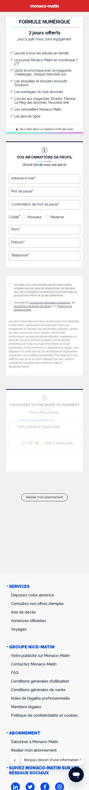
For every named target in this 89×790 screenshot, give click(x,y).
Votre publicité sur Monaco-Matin (40, 655)
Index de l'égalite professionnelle (40, 698)
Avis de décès (23, 612)
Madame (57, 217)
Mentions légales (26, 707)
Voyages (19, 629)
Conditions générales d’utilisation (50, 302)
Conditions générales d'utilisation (40, 681)
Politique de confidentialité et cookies (44, 715)
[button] (10, 302)
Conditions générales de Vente (32, 306)
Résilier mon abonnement (44, 497)
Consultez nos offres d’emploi (37, 603)
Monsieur (35, 217)
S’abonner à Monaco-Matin (34, 741)
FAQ (15, 672)
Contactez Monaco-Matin (33, 664)
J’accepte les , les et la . (44, 306)
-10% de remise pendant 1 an (37, 420)
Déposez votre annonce (32, 595)
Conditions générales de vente (38, 690)
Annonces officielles (28, 620)
